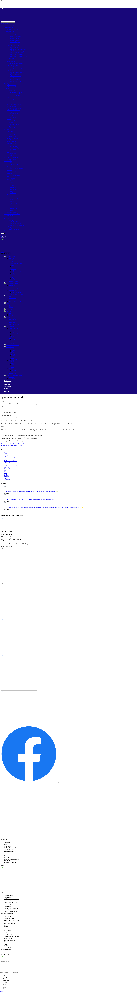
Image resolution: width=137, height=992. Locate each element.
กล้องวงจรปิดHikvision (15, 36)
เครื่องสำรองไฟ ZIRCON (16, 223)
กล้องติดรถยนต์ (11, 58)
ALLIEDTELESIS (15, 359)
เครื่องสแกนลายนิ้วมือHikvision (17, 72)
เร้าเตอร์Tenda (13, 201)
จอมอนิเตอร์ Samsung (12, 138)
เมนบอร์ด (9, 101)
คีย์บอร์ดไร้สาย (11, 126)
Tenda (12, 364)
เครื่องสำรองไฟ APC (15, 222)
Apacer (10, 305)
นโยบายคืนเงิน (8, 900)
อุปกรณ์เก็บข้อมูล (8, 140)
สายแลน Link (13, 210)
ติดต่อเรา (6, 844)
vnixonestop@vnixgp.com (7, 546)
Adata (10, 313)
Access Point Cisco (14, 180)
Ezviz (12, 266)
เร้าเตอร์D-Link (13, 196)
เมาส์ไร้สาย (10, 115)
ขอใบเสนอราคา (8, 922)
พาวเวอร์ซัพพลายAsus (15, 108)
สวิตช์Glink (12, 185)
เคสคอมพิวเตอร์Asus (15, 124)
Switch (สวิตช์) (10, 182)
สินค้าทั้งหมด (7, 231)
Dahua (12, 273)
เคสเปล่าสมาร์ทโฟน (12, 90)
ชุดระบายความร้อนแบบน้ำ (13, 94)
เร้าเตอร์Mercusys (14, 198)
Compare (5, 988)
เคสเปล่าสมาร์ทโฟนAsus (16, 92)
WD (12, 335)
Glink (12, 372)
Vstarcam (13, 269)
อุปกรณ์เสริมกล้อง (11, 61)
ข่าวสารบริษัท (7, 464)
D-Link (13, 352)
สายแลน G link (13, 208)
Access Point (10, 179)
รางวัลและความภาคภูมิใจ (10, 465)
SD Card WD (13, 149)
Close (2, 446)
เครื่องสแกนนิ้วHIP (14, 74)
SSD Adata (12, 155)
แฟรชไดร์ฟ (7, 83)
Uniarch (13, 278)
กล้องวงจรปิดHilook (15, 43)
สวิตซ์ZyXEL (13, 191)
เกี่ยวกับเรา (7, 842)
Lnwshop (6, 929)
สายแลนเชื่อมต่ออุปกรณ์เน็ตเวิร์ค (15, 104)
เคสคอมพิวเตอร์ (11, 122)
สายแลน (9, 206)
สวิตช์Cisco (12, 184)
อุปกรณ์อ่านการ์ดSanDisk (10, 25)
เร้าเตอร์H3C (13, 205)
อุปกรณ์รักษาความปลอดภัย (11, 65)
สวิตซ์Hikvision (13, 189)
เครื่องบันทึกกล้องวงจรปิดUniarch (18, 54)
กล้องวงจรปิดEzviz (14, 40)
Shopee (6, 926)
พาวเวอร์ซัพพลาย (11, 106)
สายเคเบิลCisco (13, 171)
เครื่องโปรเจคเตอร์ (11, 162)
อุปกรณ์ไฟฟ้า (7, 218)
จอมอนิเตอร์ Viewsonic (12, 136)
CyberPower (7, 479)
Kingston (11, 307)
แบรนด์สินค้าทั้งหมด (9, 918)
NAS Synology (10, 216)
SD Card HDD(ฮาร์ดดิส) (13, 148)
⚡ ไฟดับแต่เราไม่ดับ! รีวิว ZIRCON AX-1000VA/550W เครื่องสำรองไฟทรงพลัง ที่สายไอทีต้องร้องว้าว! (29, 499)
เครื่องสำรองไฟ (11, 220)
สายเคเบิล (9, 170)
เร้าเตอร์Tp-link (13, 199)
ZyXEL (13, 354)
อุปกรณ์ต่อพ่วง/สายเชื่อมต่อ (11, 157)
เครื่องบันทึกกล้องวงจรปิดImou (17, 52)
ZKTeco (6, 453)
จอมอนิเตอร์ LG (12, 319)
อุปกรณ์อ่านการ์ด (11, 141)
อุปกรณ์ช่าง (7, 88)
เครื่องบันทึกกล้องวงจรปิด (13, 45)
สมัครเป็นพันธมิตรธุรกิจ (10, 923)
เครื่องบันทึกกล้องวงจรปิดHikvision (18, 56)
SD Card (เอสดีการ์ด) (12, 143)
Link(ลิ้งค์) (13, 370)
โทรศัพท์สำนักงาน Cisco (13, 29)
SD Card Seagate (14, 150)
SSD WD (12, 154)
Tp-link (13, 267)
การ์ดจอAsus (13, 120)
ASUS (12, 363)
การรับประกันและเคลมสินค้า (11, 899)
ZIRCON (6, 476)
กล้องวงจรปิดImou (14, 38)
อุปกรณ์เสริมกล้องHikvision (16, 63)
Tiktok (5, 927)
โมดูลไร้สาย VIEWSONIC (16, 168)
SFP (8, 176)
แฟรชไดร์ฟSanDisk (12, 86)
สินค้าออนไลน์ (7, 916)
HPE (12, 358)
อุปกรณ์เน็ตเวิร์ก (8, 161)
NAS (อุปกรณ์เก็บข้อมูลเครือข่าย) (12, 214)
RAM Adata (10, 131)
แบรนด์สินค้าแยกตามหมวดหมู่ (11, 920)
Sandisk (13, 331)
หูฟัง (8, 97)
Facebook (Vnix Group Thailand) (11, 847)
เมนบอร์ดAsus (13, 102)
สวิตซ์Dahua (13, 193)
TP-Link (6, 459)
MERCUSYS (7, 462)
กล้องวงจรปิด (10, 33)
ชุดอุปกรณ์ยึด (10, 173)
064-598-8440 (14, 1)
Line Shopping (7, 930)
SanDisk (10, 306)
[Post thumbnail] (7, 490)
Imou (12, 265)
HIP (5, 452)
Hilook (13, 270)
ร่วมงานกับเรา (7, 846)
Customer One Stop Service (10, 902)
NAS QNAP (10, 215)
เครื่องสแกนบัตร (11, 77)
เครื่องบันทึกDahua (14, 47)
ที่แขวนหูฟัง (10, 111)
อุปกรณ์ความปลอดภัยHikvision (17, 68)
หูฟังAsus (12, 99)
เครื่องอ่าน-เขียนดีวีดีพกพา (13, 110)
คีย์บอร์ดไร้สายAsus (15, 128)
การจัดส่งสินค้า (8, 897)
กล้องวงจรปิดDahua (15, 34)
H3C (12, 367)
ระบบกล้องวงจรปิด (9, 31)
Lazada (6, 925)
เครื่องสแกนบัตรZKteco (15, 81)
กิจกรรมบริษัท (7, 469)
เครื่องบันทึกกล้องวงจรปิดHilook (18, 49)
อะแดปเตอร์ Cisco (11, 159)
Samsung (13, 342)
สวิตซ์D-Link (13, 187)
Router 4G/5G (10, 194)
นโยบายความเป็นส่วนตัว (10, 851)
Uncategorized (7, 455)
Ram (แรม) (7, 129)
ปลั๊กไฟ (9, 227)
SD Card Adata (13, 146)
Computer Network (8, 895)
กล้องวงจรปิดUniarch (16, 261)
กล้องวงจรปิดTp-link (15, 42)
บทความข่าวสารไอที (9, 458)
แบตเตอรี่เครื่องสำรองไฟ (13, 229)
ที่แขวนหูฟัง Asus (14, 113)
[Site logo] (6, 20)
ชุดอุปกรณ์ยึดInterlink (15, 175)
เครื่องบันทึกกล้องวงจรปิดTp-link (18, 51)
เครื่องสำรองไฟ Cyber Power (17, 225)
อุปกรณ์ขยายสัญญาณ (12, 212)
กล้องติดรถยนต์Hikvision (16, 60)
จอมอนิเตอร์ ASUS (11, 134)
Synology (11, 314)
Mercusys (13, 351)
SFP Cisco (12, 178)
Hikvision (13, 279)
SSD (8, 152)
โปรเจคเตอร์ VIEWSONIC (16, 164)
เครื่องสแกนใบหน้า (12, 67)
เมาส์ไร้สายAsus (14, 117)
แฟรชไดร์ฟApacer (11, 85)
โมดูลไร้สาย (10, 166)
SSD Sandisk (13, 153)
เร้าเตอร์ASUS (13, 203)
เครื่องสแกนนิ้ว (11, 70)
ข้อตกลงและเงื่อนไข (9, 849)
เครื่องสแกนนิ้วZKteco (15, 76)
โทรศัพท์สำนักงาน (8, 27)
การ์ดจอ (9, 119)
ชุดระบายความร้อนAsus (16, 95)
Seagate (13, 336)
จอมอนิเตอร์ (7, 132)
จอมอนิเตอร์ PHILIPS (14, 322)
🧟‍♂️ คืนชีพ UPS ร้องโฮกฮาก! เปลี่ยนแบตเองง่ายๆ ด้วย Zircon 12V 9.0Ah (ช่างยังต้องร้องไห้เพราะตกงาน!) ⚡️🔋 (31, 491)
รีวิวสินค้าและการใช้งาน (10, 461)
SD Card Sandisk (14, 145)
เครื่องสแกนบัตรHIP (15, 79)
